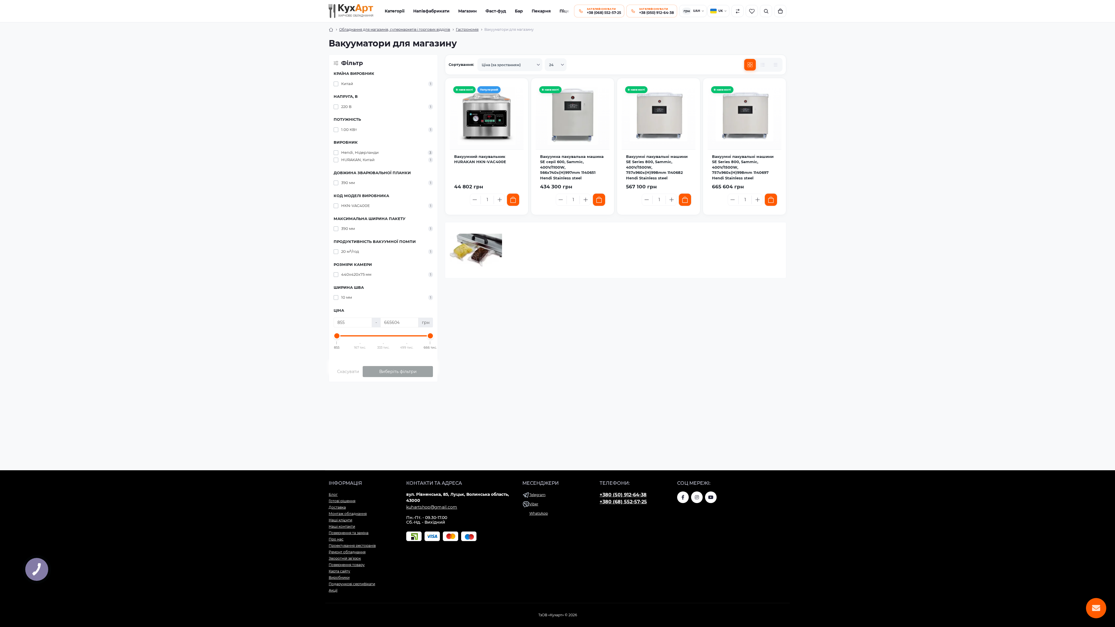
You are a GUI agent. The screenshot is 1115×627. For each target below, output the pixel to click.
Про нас (336, 539)
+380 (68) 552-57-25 (623, 502)
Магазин (467, 11)
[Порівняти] (737, 11)
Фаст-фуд (495, 11)
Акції (333, 590)
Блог (333, 494)
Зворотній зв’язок (345, 558)
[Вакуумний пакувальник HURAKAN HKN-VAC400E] (487, 116)
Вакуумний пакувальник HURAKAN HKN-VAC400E (480, 159)
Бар (519, 11)
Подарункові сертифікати (352, 584)
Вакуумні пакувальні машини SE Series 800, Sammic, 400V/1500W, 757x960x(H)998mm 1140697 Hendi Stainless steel (743, 167)
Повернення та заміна (348, 533)
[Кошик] (780, 11)
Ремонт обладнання (347, 552)
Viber (533, 504)
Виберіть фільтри (398, 371)
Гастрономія (467, 29)
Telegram (537, 495)
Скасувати (348, 371)
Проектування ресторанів (352, 545)
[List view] (763, 65)
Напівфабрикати (431, 11)
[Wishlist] (516, 104)
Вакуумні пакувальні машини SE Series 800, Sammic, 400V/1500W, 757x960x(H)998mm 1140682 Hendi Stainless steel (657, 167)
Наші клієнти (340, 520)
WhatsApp (538, 513)
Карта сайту (339, 571)
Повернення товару (347, 565)
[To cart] (513, 200)
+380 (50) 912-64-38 (623, 495)
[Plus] (500, 200)
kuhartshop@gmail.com (431, 507)
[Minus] (475, 200)
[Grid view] (750, 65)
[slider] (336, 335)
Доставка (337, 507)
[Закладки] (752, 11)
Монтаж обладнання (348, 513)
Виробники (339, 577)
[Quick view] (516, 91)
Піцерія (568, 11)
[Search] (766, 11)
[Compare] (516, 116)
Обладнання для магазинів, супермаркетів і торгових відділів (394, 29)
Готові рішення (342, 501)
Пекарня (541, 11)
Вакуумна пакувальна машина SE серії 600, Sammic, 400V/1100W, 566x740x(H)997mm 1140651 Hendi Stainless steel (572, 167)
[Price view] (775, 65)
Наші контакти (342, 526)
